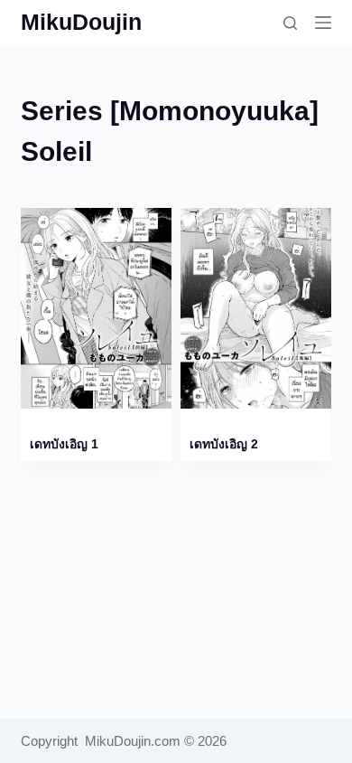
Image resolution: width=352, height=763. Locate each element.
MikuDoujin (81, 21)
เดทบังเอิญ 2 (224, 444)
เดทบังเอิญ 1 (64, 444)
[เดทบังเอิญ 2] (256, 308)
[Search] (290, 23)
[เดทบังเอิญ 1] (96, 308)
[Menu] (323, 22)
